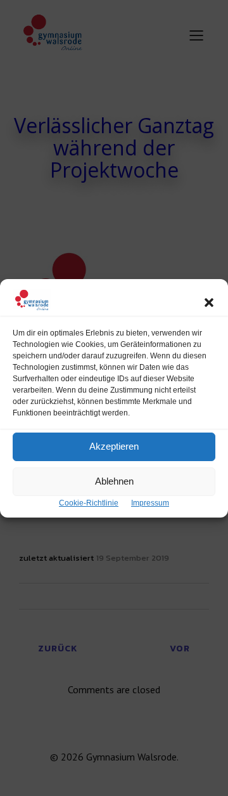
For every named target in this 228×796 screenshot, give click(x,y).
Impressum (150, 503)
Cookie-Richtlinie (88, 503)
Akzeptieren (114, 446)
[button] (209, 302)
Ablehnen (114, 481)
